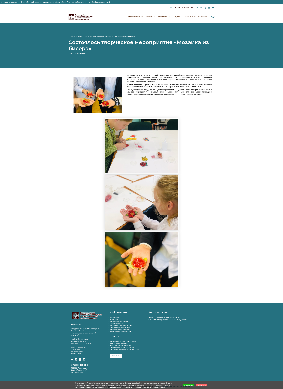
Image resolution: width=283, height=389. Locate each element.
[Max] (209, 7)
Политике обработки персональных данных (149, 387)
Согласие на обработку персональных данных (167, 320)
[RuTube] (212, 7)
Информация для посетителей (121, 325)
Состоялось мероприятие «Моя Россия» (124, 349)
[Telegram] (76, 359)
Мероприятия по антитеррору (120, 331)
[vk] (197, 7)
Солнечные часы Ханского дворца (122, 347)
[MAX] (84, 359)
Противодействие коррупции (120, 329)
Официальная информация (120, 327)
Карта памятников (116, 323)
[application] (141, 16)
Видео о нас (114, 319)
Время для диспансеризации (120, 345)
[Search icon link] (171, 8)
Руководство (114, 317)
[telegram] (201, 7)
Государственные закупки (119, 321)
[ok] (205, 7)
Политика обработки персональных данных (166, 317)
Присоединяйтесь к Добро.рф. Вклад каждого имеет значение (123, 342)
